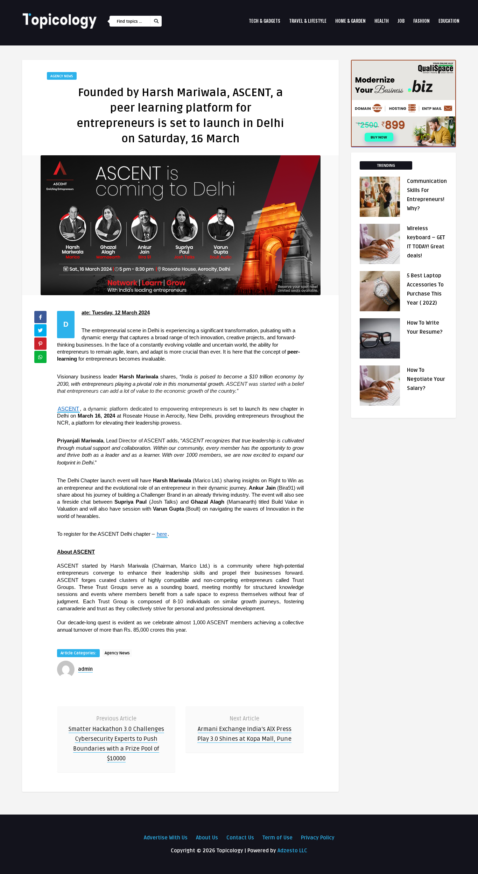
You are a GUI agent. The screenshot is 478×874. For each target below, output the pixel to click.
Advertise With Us (166, 837)
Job (401, 20)
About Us (207, 837)
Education (448, 20)
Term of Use (277, 837)
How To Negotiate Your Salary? (426, 379)
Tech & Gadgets (264, 20)
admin (85, 669)
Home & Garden (350, 20)
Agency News (61, 76)
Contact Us (240, 837)
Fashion (421, 20)
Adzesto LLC (292, 850)
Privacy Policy (318, 837)
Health (381, 20)
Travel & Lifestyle (307, 20)
